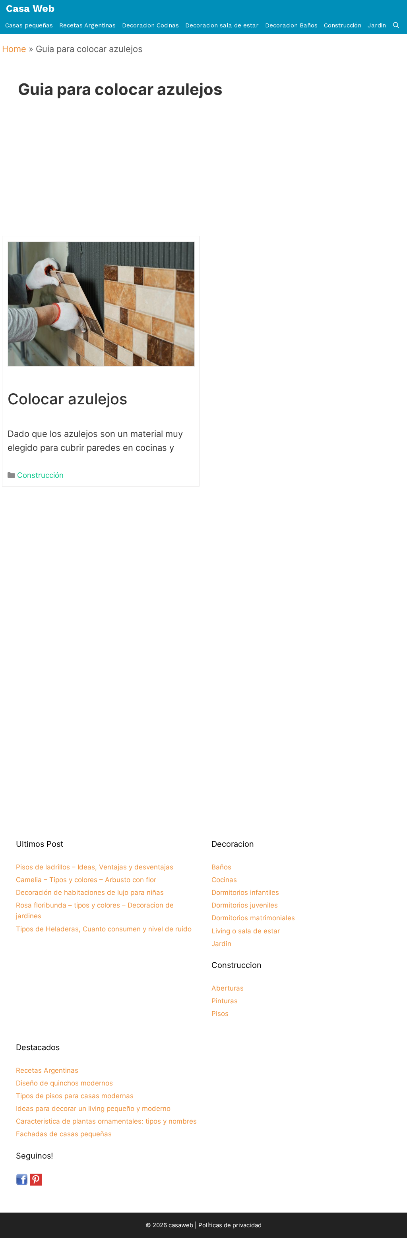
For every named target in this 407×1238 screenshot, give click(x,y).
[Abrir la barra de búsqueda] (396, 25)
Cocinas (224, 880)
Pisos (220, 1014)
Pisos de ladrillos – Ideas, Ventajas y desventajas (94, 867)
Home (14, 49)
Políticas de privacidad (230, 1225)
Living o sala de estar (245, 931)
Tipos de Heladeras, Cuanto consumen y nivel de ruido (104, 929)
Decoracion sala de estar (222, 25)
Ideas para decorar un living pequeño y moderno (93, 1108)
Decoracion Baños (291, 25)
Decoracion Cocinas (150, 25)
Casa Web (30, 8)
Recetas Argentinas (87, 25)
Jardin (377, 25)
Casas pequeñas (29, 25)
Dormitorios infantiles (245, 892)
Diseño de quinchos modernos (64, 1083)
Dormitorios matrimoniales (253, 918)
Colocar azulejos (67, 399)
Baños (221, 867)
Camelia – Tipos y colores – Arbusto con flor (86, 880)
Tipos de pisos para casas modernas (75, 1096)
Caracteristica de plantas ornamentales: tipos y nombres (106, 1121)
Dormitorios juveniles (244, 905)
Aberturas (227, 988)
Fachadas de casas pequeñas (64, 1134)
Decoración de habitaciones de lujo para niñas (90, 892)
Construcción (342, 25)
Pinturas (224, 1001)
